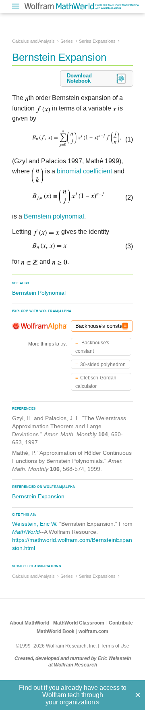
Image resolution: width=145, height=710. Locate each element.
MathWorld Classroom (78, 623)
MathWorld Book (56, 631)
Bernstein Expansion (38, 496)
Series (66, 41)
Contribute (121, 623)
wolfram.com (93, 631)
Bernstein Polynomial (39, 292)
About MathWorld (29, 623)
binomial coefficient (84, 171)
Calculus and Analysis (33, 41)
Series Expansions (97, 41)
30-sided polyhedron (103, 364)
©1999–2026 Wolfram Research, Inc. (56, 646)
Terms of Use (115, 646)
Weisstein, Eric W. (35, 524)
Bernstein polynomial (54, 216)
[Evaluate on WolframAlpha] (125, 326)
